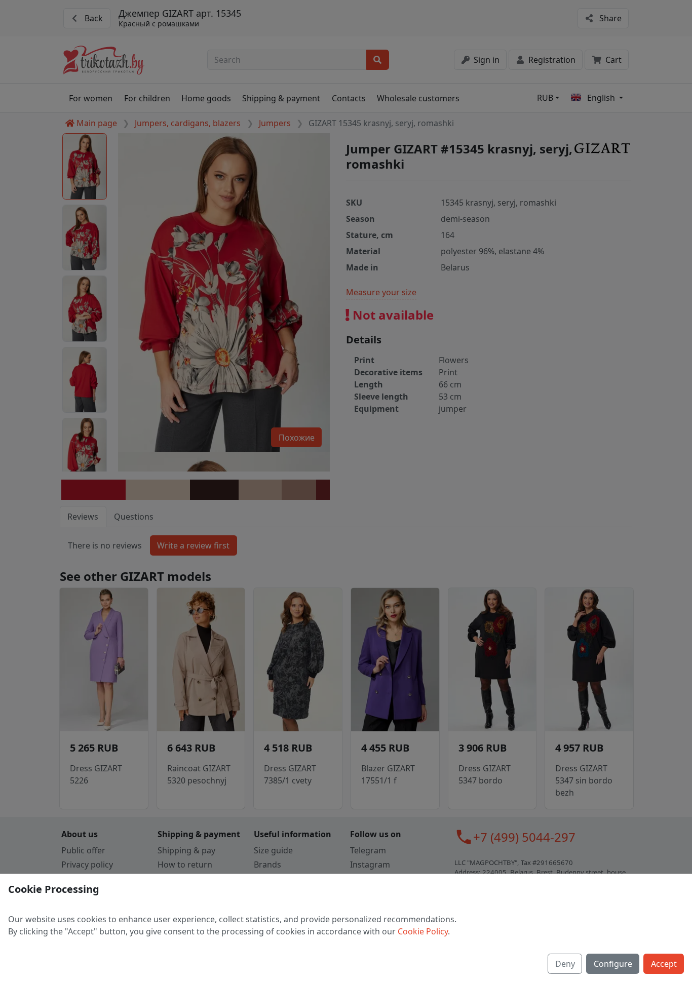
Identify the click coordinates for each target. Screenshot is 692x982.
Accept (664, 963)
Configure (613, 963)
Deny (565, 963)
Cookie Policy (423, 931)
